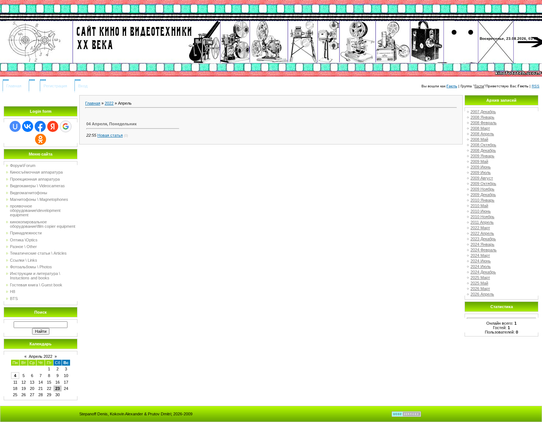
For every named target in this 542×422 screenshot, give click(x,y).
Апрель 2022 (40, 356)
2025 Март (480, 277)
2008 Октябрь (483, 145)
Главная (13, 86)
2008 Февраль (483, 123)
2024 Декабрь (483, 272)
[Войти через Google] (66, 126)
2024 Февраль (483, 250)
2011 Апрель (482, 222)
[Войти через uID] (15, 126)
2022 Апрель (482, 233)
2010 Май (479, 205)
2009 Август (481, 178)
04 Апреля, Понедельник (111, 124)
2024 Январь (482, 244)
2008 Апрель (482, 134)
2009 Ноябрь (482, 189)
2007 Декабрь (483, 111)
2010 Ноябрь (482, 217)
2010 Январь (482, 200)
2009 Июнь (480, 167)
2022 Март (480, 228)
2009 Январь (482, 156)
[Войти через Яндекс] (52, 126)
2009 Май (479, 161)
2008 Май (479, 139)
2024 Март (480, 255)
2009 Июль (480, 172)
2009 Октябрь (483, 183)
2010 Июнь (480, 211)
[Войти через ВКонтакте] (27, 126)
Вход (82, 86)
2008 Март (480, 128)
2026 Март (480, 288)
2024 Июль (480, 266)
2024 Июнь (480, 261)
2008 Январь (482, 117)
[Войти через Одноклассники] (40, 139)
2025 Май (479, 283)
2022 (109, 103)
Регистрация (55, 86)
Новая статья (110, 135)
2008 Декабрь (483, 150)
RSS (535, 86)
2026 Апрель (482, 294)
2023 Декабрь (483, 239)
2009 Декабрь (483, 194)
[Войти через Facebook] (40, 126)
